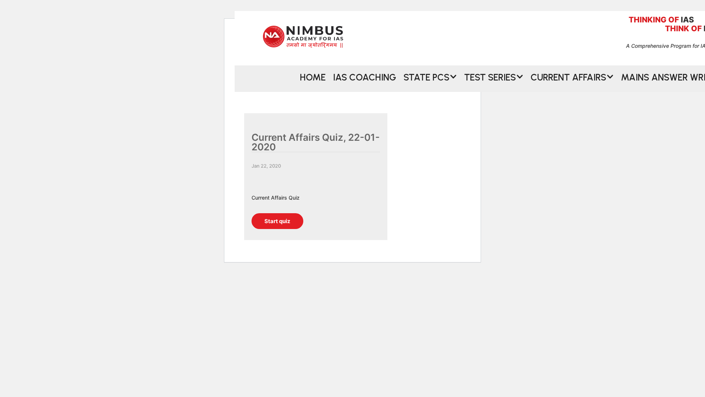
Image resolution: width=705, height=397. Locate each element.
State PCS (426, 77)
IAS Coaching (364, 77)
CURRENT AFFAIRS (568, 77)
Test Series (490, 77)
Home (313, 77)
